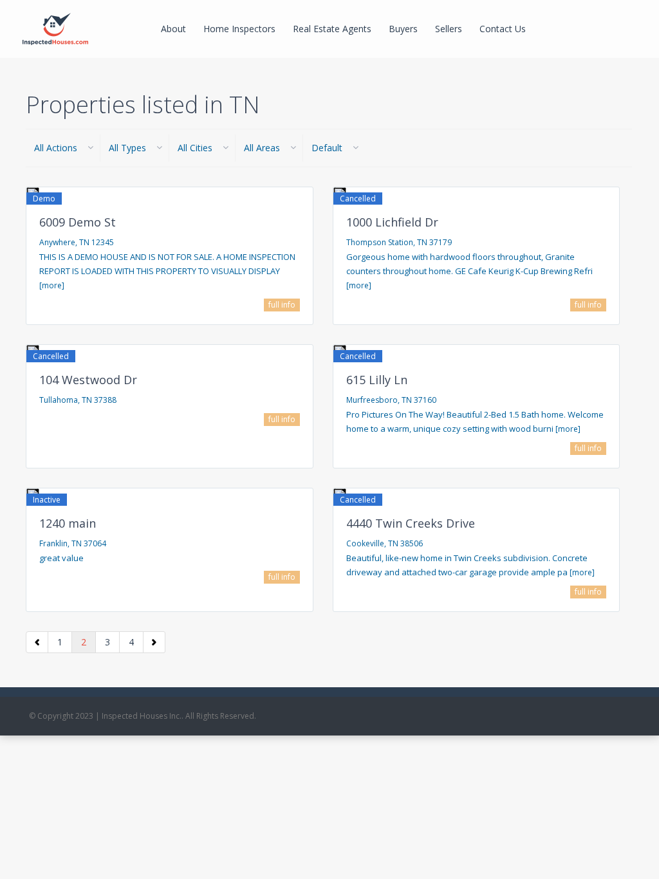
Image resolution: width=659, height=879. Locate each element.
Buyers (403, 29)
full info (281, 304)
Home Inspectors (239, 29)
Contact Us (502, 29)
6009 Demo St (77, 222)
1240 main (67, 523)
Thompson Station (379, 242)
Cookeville (365, 543)
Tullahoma (58, 399)
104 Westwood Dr (88, 379)
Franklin (53, 543)
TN (84, 242)
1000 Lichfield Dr (392, 222)
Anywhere (57, 242)
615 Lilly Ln (376, 379)
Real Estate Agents (332, 29)
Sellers (448, 29)
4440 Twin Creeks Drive (410, 523)
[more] (51, 285)
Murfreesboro (372, 399)
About (173, 29)
